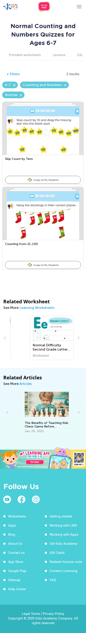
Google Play (17, 570)
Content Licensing (63, 570)
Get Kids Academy (63, 543)
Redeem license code (66, 561)
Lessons (59, 55)
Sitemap (14, 580)
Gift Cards (57, 552)
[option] (43, 338)
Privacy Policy (53, 613)
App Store (15, 561)
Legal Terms (31, 613)
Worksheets (17, 516)
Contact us (16, 552)
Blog (11, 534)
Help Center (17, 589)
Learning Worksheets (36, 308)
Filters (13, 74)
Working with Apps (64, 534)
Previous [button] (5, 338)
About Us (15, 543)
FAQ (53, 580)
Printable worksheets (25, 55)
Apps (12, 525)
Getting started (61, 516)
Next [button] (78, 338)
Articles (25, 384)
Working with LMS (63, 525)
